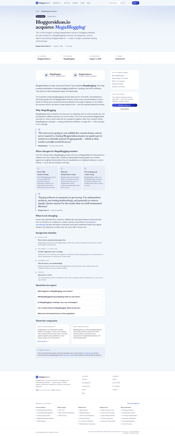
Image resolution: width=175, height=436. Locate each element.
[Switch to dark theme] (129, 3)
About (114, 379)
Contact (115, 389)
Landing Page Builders (43, 415)
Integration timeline (117, 84)
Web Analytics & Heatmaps (66, 413)
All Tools (67, 3)
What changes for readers (120, 78)
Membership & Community (87, 424)
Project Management (128, 421)
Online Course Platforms (87, 415)
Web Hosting (83, 410)
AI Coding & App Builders (129, 415)
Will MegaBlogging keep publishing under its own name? (59, 297)
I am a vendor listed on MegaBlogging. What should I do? (59, 308)
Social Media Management (45, 413)
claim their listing (68, 355)
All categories (86, 382)
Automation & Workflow (129, 418)
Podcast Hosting (84, 418)
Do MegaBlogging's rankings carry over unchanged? (57, 302)
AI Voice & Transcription (108, 421)
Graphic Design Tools (107, 410)
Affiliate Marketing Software (45, 418)
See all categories (133, 403)
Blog (88, 3)
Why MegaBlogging (118, 75)
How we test (125, 109)
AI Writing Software (128, 410)
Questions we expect (118, 86)
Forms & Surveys (127, 424)
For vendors (116, 386)
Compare (75, 3)
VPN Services (62, 415)
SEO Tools (61, 410)
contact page (89, 353)
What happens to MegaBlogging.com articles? (55, 291)
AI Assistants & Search (128, 413)
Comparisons (86, 386)
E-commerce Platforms (86, 421)
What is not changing (118, 81)
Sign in (135, 3)
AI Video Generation (107, 418)
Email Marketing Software (44, 410)
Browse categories (125, 105)
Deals (82, 3)
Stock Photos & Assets (107, 413)
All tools (84, 379)
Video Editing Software (108, 415)
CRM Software (41, 421)
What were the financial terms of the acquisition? (56, 313)
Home (37, 11)
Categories (56, 3)
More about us (42, 341)
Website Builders (85, 413)
